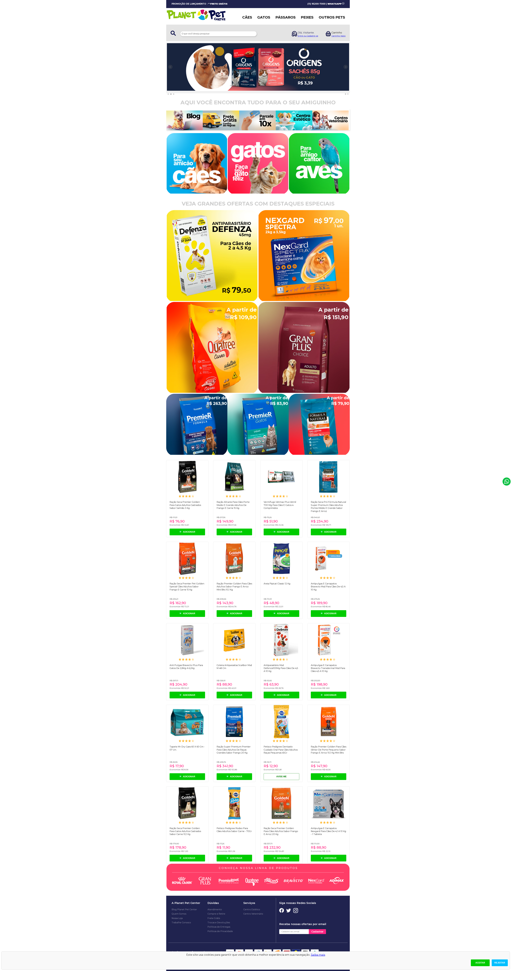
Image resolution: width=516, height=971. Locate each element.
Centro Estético (251, 909)
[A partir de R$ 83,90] (258, 453)
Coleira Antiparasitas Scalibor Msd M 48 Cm (234, 666)
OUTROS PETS (332, 17)
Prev (170, 67)
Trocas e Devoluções (218, 922)
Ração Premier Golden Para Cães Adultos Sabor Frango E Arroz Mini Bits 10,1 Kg (234, 586)
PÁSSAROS (285, 17)
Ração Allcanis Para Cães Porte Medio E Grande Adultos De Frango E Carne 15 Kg (233, 505)
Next (345, 67)
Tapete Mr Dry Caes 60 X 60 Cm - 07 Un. (187, 748)
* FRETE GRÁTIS (217, 4)
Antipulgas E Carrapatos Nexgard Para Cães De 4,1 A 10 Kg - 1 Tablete (328, 831)
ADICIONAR (188, 532)
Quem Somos (179, 914)
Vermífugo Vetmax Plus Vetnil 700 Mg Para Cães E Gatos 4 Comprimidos (280, 505)
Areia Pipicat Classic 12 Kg (277, 583)
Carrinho (337, 32)
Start (345, 94)
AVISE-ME (281, 776)
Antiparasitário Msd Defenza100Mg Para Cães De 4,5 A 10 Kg (281, 668)
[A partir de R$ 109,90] (212, 391)
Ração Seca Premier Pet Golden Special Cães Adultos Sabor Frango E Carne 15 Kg (187, 586)
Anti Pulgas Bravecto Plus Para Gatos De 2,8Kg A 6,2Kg (186, 666)
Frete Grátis (213, 918)
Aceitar (480, 963)
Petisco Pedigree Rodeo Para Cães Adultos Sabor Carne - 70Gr (234, 830)
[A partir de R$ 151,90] (304, 391)
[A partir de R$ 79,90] (319, 453)
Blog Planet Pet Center (184, 909)
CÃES (247, 17)
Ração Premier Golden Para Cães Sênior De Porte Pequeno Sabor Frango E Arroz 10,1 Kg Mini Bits (328, 749)
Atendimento (214, 909)
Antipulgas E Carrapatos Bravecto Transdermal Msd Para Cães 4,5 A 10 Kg (328, 668)
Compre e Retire (216, 914)
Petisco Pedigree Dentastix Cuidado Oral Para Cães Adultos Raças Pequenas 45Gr (281, 749)
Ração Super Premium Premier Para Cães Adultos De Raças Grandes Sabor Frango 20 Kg (234, 749)
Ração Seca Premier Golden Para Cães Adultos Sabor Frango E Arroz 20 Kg (281, 831)
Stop (347, 94)
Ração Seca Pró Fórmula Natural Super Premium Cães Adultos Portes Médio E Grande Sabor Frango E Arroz (328, 506)
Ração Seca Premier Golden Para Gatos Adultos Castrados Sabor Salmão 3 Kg (185, 505)
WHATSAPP (334, 4)
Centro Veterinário (253, 914)
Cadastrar (317, 931)
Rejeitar (499, 963)
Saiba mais (318, 954)
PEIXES (307, 17)
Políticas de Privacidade (220, 931)
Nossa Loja (177, 918)
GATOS (263, 17)
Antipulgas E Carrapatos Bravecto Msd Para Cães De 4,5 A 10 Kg (328, 586)
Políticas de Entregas (218, 927)
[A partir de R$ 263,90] (196, 453)
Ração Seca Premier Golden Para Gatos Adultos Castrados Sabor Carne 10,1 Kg (185, 831)
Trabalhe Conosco (181, 922)
